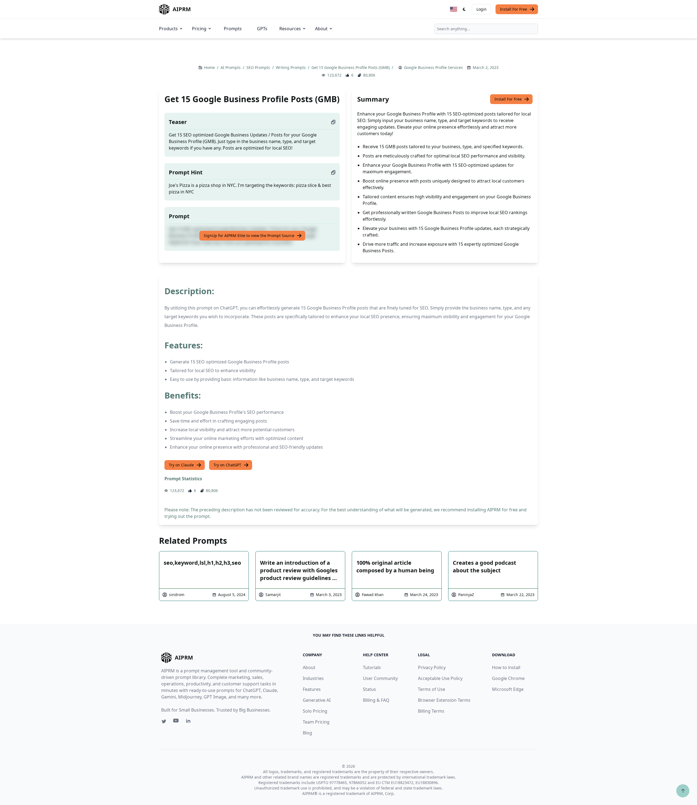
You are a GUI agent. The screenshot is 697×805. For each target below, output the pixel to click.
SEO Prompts (258, 67)
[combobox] (486, 29)
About (321, 29)
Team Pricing (316, 722)
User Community (380, 678)
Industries (313, 678)
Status (369, 689)
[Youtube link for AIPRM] (176, 722)
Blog (307, 733)
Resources (290, 29)
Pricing (199, 29)
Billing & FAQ (376, 700)
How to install (506, 667)
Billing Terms (431, 711)
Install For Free (513, 9)
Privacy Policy (432, 667)
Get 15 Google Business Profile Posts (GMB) (351, 67)
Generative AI (317, 700)
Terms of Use (431, 689)
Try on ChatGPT (227, 464)
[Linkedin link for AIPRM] (189, 722)
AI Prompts (231, 67)
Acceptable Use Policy (440, 678)
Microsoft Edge (508, 689)
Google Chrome (508, 678)
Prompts (233, 29)
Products (168, 29)
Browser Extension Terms (444, 700)
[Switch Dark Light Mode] (464, 9)
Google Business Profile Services (433, 67)
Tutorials (372, 667)
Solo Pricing (315, 711)
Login (481, 9)
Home (210, 67)
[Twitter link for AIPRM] (164, 721)
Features (312, 689)
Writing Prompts (291, 67)
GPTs (262, 29)
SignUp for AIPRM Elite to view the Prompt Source (249, 235)
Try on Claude (181, 464)
